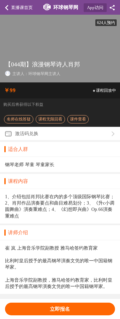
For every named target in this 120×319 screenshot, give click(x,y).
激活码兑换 (26, 133)
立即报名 (60, 309)
